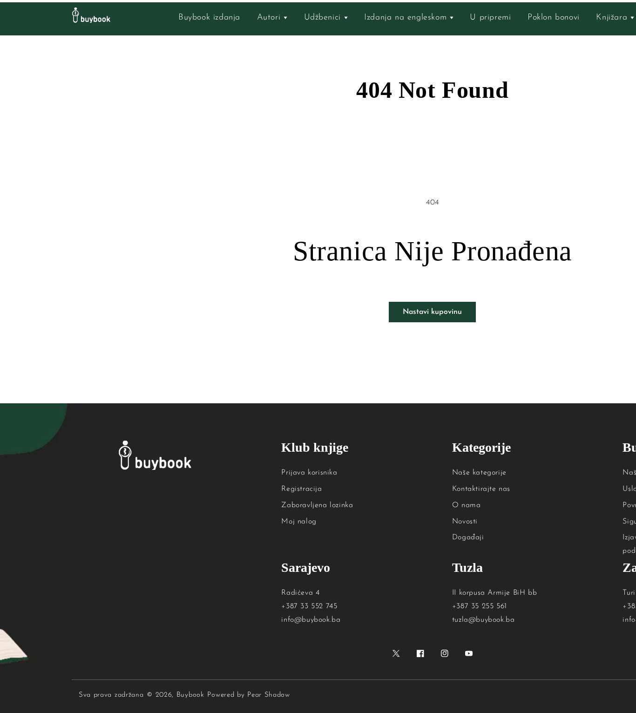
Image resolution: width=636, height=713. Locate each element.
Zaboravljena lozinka (317, 505)
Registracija (301, 489)
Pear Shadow (268, 695)
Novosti (465, 521)
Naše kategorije (479, 472)
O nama (466, 505)
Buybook (190, 695)
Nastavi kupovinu (432, 312)
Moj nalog (298, 521)
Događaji (468, 537)
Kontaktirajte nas (481, 489)
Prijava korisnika (309, 472)
